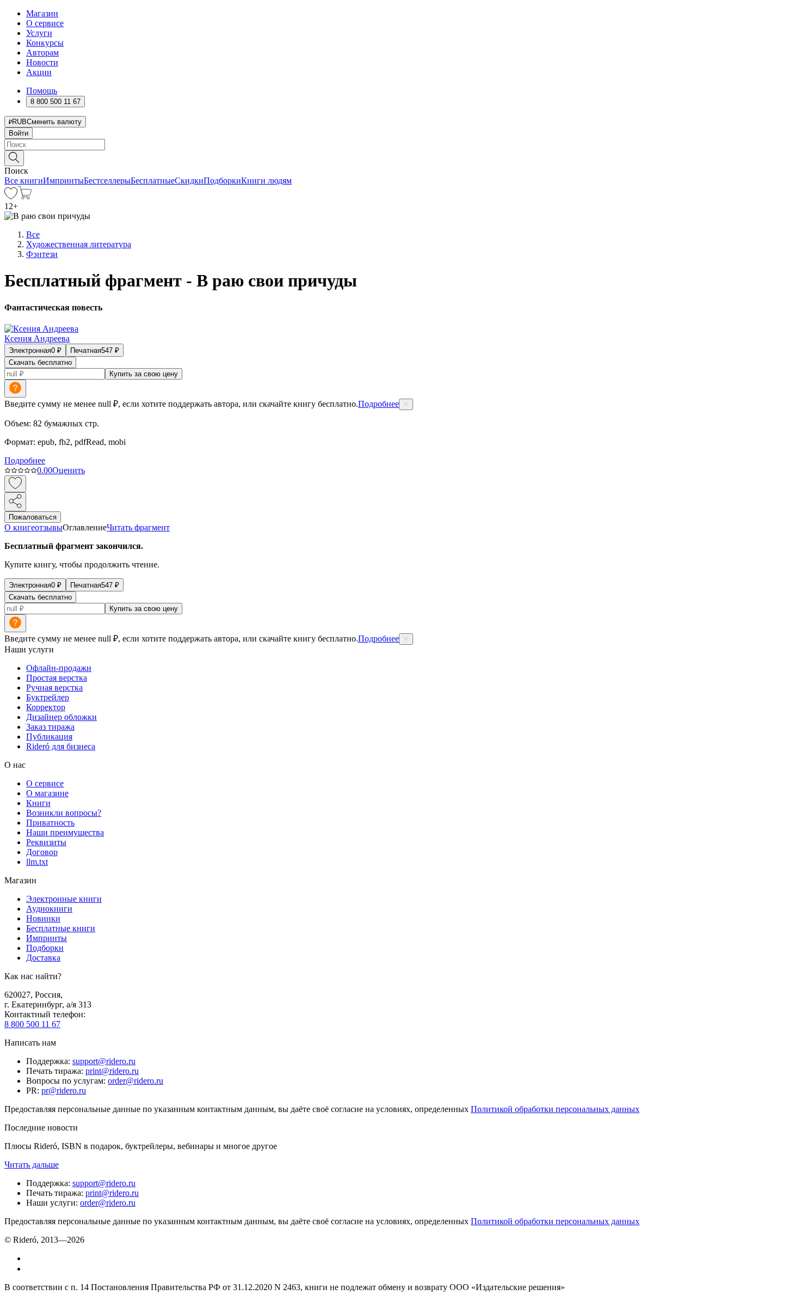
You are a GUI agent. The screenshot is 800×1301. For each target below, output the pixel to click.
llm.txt (37, 861)
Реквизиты (46, 842)
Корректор (45, 707)
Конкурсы (45, 42)
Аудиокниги (49, 908)
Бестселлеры (107, 180)
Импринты (63, 180)
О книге (19, 527)
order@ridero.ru (135, 1080)
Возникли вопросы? (63, 812)
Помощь (41, 90)
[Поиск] (14, 158)
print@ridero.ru (112, 1071)
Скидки (189, 180)
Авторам (42, 52)
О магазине (47, 793)
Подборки (222, 180)
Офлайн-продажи (58, 668)
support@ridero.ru (104, 1061)
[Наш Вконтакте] (32, 1258)
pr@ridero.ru (63, 1090)
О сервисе (45, 23)
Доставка (43, 957)
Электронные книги (64, 898)
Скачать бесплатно (40, 362)
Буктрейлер (47, 697)
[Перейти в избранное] (10, 196)
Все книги (23, 180)
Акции (39, 72)
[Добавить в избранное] (15, 483)
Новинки (43, 918)
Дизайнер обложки (61, 717)
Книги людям (266, 180)
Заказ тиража (50, 726)
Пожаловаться (33, 517)
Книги (38, 803)
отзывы (49, 527)
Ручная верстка (54, 687)
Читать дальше (31, 1164)
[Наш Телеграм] (30, 1268)
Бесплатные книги (60, 928)
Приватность (50, 822)
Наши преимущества (65, 832)
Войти (18, 133)
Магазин (42, 13)
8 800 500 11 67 (32, 1024)
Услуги (39, 33)
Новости (42, 62)
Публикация (49, 736)
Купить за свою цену (143, 374)
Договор (42, 852)
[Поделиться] (15, 501)
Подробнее (378, 403)
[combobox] (400, 144)
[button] (400, 157)
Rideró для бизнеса (60, 746)
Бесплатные (153, 180)
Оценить (68, 470)
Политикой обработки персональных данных (555, 1109)
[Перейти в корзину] (24, 196)
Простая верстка (56, 677)
